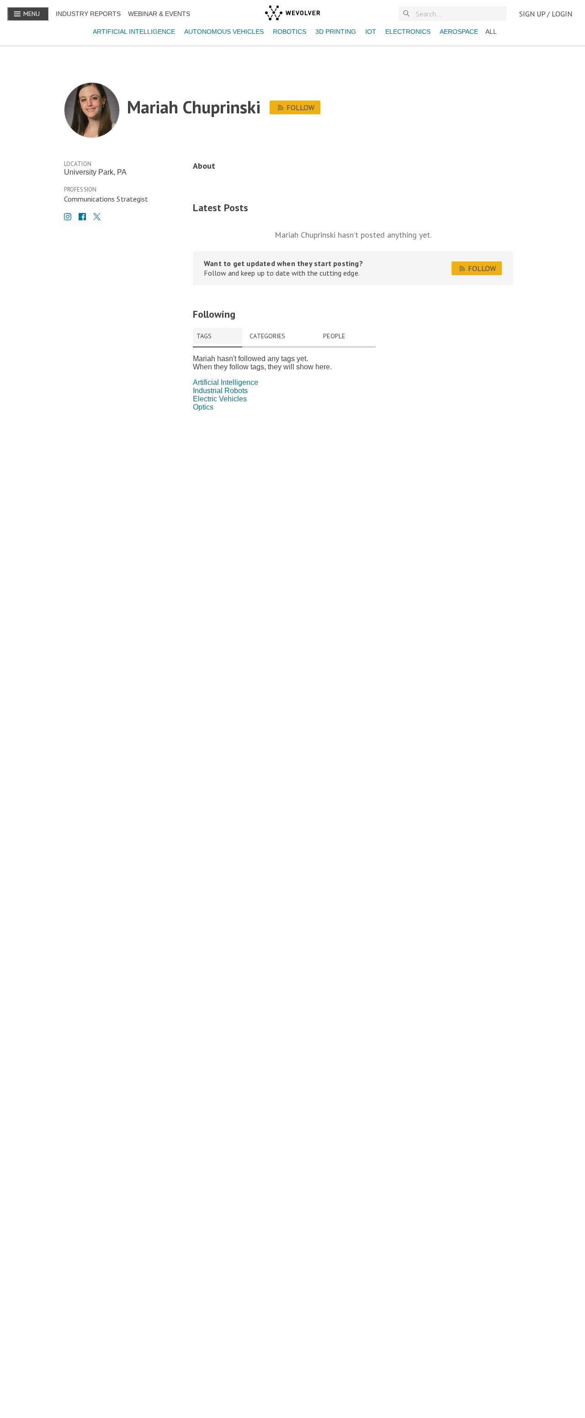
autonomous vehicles (224, 31)
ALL (491, 31)
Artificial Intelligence (134, 31)
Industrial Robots (220, 390)
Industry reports (88, 13)
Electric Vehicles (220, 399)
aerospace (459, 31)
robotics (289, 31)
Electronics (408, 31)
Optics (203, 407)
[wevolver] (292, 13)
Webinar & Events (159, 13)
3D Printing (335, 31)
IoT (370, 31)
